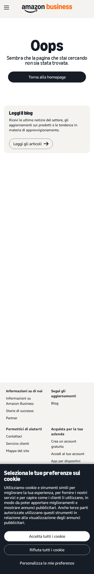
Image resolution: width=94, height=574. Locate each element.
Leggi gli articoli (27, 143)
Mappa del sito (17, 450)
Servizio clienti (17, 443)
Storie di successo (20, 410)
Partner (11, 418)
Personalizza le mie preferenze (47, 563)
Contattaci (14, 436)
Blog (54, 403)
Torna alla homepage (47, 77)
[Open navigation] (6, 7)
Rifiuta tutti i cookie (47, 549)
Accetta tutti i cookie (47, 536)
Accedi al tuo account (67, 454)
